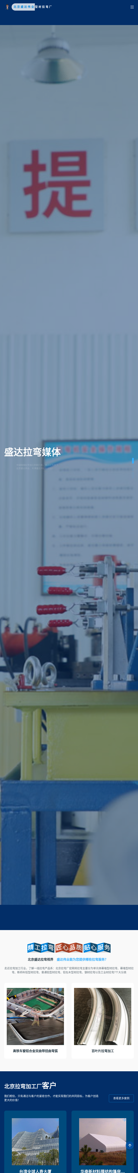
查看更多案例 (121, 1098)
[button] (133, 461)
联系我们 (14, 483)
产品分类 (37, 483)
